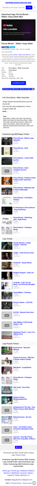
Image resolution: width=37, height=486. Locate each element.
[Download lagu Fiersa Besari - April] (6, 151)
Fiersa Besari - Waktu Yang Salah (19, 54)
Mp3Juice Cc (25, 475)
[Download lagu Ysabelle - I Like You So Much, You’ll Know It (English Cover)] (6, 285)
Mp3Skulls (15, 473)
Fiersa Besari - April (20, 148)
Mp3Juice (7, 473)
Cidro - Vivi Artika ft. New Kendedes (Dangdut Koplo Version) (23, 429)
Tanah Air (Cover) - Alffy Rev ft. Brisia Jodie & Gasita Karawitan (23, 359)
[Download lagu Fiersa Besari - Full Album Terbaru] (6, 200)
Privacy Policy (16, 483)
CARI (29, 7)
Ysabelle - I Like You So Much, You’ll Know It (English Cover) (24, 284)
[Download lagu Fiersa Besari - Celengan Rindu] (6, 230)
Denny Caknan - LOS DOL (23, 302)
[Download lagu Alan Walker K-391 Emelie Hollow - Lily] (6, 325)
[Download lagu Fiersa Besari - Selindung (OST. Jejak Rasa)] (6, 220)
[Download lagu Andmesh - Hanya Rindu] (6, 265)
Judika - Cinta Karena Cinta (23, 253)
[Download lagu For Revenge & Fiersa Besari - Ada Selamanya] (6, 210)
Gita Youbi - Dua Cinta (21, 387)
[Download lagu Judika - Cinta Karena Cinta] (6, 255)
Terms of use (27, 483)
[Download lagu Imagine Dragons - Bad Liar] (6, 275)
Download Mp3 (19, 83)
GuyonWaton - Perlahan (22, 292)
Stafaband (24, 471)
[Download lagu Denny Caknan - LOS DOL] (6, 305)
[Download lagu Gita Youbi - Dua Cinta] (6, 390)
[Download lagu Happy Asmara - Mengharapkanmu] (6, 400)
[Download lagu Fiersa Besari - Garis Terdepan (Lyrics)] (6, 171)
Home (19, 447)
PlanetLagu (15, 471)
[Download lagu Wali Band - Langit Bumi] (6, 370)
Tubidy (17, 475)
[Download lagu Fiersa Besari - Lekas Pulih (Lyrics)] (6, 161)
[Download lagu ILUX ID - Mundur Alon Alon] (6, 315)
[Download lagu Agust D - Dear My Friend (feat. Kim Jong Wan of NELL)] (6, 440)
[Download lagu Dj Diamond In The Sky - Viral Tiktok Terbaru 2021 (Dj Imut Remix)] (6, 410)
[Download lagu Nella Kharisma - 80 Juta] (6, 420)
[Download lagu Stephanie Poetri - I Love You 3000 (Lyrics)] (6, 335)
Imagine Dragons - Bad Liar (23, 272)
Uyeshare (23, 473)
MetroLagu (6, 471)
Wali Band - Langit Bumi (22, 367)
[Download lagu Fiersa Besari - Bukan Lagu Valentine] (6, 141)
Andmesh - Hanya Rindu (22, 263)
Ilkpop (30, 473)
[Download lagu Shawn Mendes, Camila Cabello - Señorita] (6, 245)
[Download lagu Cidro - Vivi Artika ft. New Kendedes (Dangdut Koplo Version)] (6, 430)
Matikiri (31, 471)
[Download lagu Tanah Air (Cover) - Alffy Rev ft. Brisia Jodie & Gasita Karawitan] (6, 360)
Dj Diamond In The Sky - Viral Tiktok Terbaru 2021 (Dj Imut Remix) (24, 409)
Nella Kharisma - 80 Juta (22, 417)
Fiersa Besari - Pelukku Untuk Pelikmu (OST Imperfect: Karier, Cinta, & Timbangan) (24, 179)
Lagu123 (10, 475)
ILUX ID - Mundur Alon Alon (23, 312)
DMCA (8, 483)
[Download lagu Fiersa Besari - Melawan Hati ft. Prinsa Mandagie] (6, 190)
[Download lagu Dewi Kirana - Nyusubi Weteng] (6, 350)
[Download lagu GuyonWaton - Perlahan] (6, 295)
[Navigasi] (34, 7)
